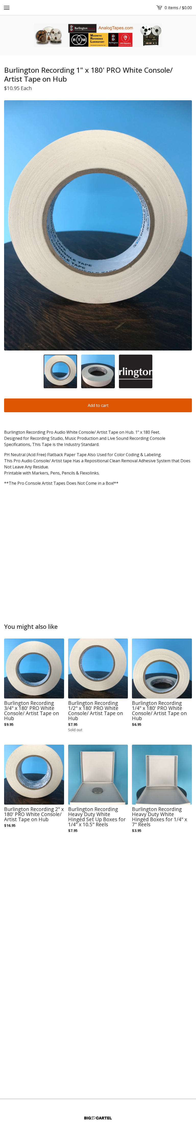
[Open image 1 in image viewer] (98, 225)
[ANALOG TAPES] (98, 35)
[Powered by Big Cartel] (98, 1118)
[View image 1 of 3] (60, 371)
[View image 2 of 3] (98, 371)
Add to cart (98, 405)
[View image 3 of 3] (135, 371)
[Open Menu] (7, 8)
